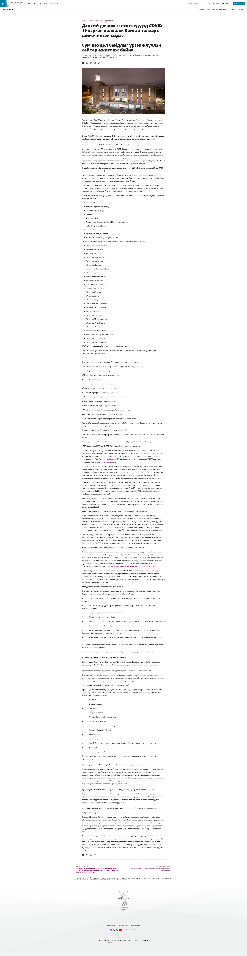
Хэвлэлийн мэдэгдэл (205, 9)
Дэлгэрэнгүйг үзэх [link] (138, 163)
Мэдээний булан (8, 9)
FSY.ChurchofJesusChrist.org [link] (147, 491)
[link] (110, 462)
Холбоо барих (223, 9)
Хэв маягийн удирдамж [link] (120, 879)
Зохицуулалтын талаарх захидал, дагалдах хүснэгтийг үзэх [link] (131, 566)
